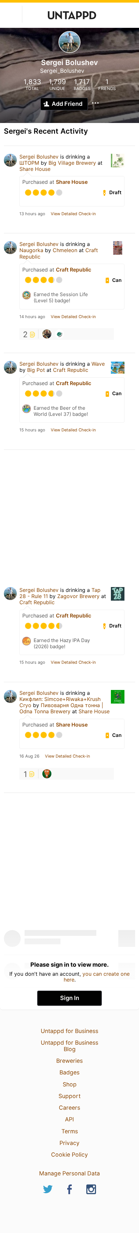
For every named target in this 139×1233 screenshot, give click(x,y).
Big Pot (36, 370)
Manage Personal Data (69, 1173)
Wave (98, 364)
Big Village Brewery (72, 163)
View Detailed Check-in (73, 214)
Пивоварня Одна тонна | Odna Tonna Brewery (61, 708)
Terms (69, 1131)
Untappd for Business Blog (69, 1045)
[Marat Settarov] (46, 773)
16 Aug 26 (29, 756)
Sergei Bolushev (39, 156)
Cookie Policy (69, 1154)
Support (69, 1096)
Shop (70, 1084)
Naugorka (31, 250)
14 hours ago (32, 317)
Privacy (69, 1142)
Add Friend (67, 103)
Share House (34, 169)
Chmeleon (65, 250)
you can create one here (97, 977)
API (69, 1119)
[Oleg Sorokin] (46, 334)
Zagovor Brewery (78, 596)
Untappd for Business (69, 1031)
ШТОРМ (29, 163)
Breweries (69, 1060)
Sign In (69, 997)
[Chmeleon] (59, 334)
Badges (69, 1072)
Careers (69, 1107)
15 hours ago (32, 430)
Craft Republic (73, 269)
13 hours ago (32, 214)
